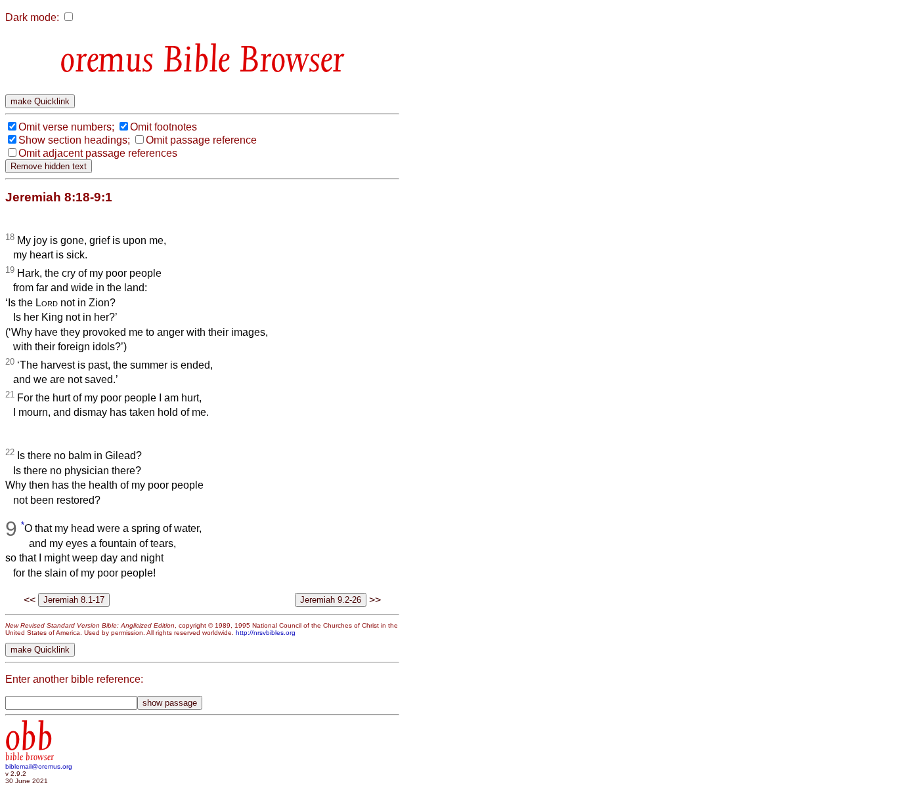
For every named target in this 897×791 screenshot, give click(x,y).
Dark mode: (32, 17)
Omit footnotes (163, 126)
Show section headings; (74, 140)
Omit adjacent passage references (97, 153)
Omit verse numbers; (66, 126)
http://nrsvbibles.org (265, 632)
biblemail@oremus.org (38, 766)
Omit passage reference (201, 140)
